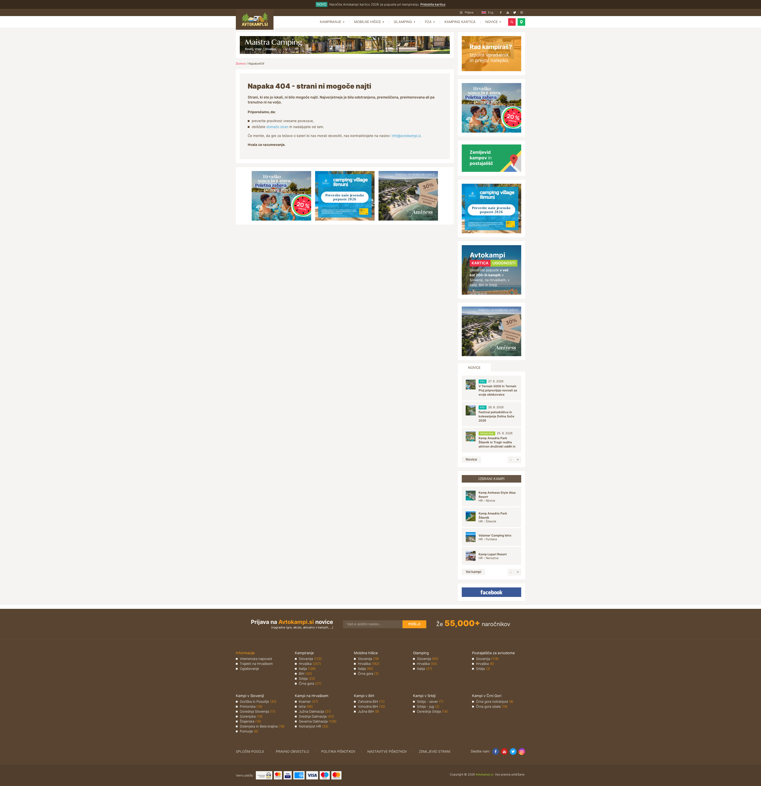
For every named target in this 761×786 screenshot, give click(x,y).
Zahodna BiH (371, 702)
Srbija (307, 679)
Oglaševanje (249, 669)
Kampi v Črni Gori (486, 696)
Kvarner (308, 702)
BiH (305, 674)
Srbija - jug (428, 707)
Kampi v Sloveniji (250, 696)
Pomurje (249, 731)
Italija (307, 669)
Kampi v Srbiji (424, 696)
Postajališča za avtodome (493, 653)
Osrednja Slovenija (257, 711)
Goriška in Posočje (258, 702)
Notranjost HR (313, 726)
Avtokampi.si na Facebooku (491, 592)
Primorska (251, 707)
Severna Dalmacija (318, 721)
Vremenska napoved (256, 659)
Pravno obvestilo (292, 751)
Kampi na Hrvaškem (311, 696)
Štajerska (250, 721)
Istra (306, 707)
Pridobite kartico (433, 4)
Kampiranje (304, 653)
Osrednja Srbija (432, 711)
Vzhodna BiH (371, 707)
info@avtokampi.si (406, 136)
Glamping (421, 653)
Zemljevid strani (434, 751)
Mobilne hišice (366, 653)
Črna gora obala (492, 707)
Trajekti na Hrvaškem (256, 664)
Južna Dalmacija (315, 711)
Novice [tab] (474, 368)
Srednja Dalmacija (316, 716)
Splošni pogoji (250, 751)
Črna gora (310, 684)
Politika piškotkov (338, 751)
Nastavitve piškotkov (387, 751)
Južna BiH (368, 711)
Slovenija (310, 659)
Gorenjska (251, 716)
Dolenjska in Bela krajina (262, 726)
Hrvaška (310, 664)
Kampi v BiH (364, 696)
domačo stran (277, 127)
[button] (466, 12)
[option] (491, 388)
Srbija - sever (430, 702)
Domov (241, 63)
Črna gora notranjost (494, 702)
